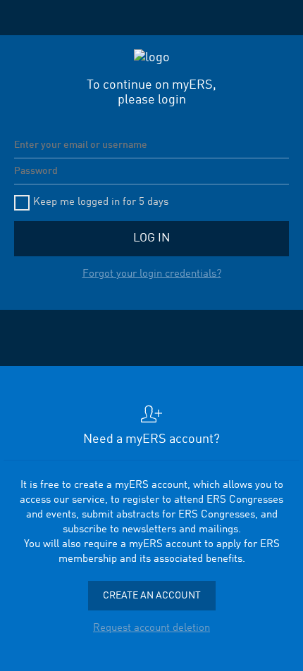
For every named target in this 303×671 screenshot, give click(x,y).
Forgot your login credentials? (151, 274)
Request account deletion (151, 628)
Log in (151, 238)
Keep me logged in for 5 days (100, 202)
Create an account (152, 596)
